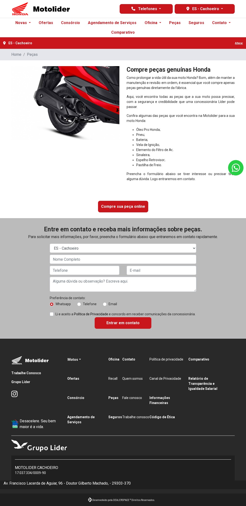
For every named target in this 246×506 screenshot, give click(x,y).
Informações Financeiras (159, 400)
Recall (112, 378)
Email (113, 304)
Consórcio (70, 22)
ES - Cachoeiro (205, 8)
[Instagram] (17, 394)
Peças (175, 22)
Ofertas (46, 22)
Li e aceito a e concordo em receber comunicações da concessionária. (125, 314)
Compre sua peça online (123, 206)
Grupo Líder (20, 382)
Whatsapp (63, 304)
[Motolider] (41, 9)
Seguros (196, 22)
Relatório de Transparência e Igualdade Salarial (202, 384)
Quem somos (132, 378)
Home (16, 54)
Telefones (147, 8)
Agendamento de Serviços (112, 22)
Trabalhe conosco (135, 417)
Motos (73, 359)
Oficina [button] (151, 22)
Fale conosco (132, 398)
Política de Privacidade (91, 314)
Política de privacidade (166, 359)
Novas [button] (21, 22)
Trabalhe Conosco (26, 373)
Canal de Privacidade (165, 378)
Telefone (90, 304)
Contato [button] (220, 22)
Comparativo (123, 32)
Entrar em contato (123, 323)
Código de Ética (162, 417)
